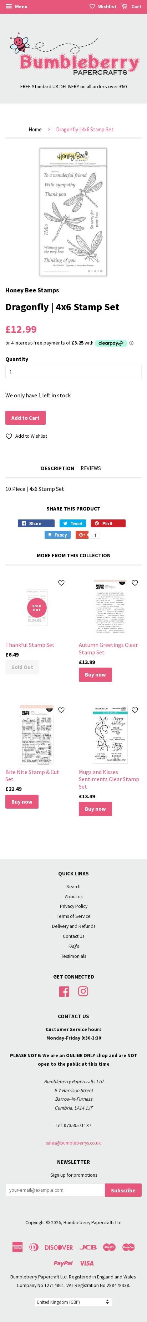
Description (57, 468)
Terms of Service (74, 916)
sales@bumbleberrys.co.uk (73, 1143)
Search (73, 887)
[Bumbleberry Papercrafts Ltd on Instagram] (83, 990)
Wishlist (107, 6)
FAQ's (74, 946)
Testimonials (73, 956)
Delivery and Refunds (73, 926)
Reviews (91, 468)
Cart (136, 6)
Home (35, 129)
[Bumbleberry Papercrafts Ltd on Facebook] (64, 990)
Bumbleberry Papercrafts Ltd (93, 1223)
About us (73, 897)
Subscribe (123, 1190)
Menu (20, 6)
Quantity (16, 358)
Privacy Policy (73, 906)
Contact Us (73, 936)
